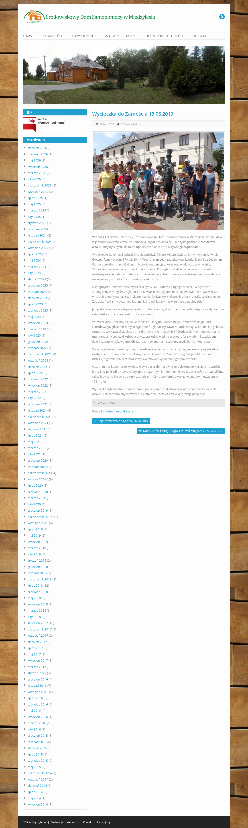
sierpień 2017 (37, 642)
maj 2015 (34, 767)
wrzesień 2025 (38, 192)
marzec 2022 (37, 392)
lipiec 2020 (35, 485)
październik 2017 (40, 629)
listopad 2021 (37, 410)
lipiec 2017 (35, 648)
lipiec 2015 (35, 754)
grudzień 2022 (38, 342)
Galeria (128, 411)
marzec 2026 (37, 173)
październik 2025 (40, 185)
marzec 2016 (37, 723)
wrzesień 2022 (38, 360)
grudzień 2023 (38, 285)
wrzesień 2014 (38, 779)
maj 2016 (34, 710)
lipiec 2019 (35, 529)
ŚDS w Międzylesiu (131, 124)
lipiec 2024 (35, 254)
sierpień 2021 (37, 429)
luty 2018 (34, 617)
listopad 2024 (37, 235)
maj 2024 (34, 260)
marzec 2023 (37, 329)
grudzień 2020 (38, 460)
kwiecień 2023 (38, 323)
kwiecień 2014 (38, 804)
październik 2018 (40, 579)
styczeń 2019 (37, 560)
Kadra (130, 36)
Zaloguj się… (104, 822)
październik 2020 (40, 473)
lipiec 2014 (35, 792)
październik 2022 (40, 354)
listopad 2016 (37, 685)
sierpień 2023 (37, 298)
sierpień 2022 (37, 367)
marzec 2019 (37, 548)
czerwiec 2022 (38, 379)
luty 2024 (34, 273)
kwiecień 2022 (38, 385)
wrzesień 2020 (38, 479)
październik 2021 (40, 417)
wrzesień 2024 (38, 248)
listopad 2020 (37, 467)
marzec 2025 (37, 210)
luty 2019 (34, 554)
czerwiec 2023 (38, 310)
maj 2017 (34, 654)
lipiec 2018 (35, 585)
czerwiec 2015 (38, 760)
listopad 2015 (37, 742)
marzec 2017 (37, 667)
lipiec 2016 (35, 698)
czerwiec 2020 (38, 492)
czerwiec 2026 (38, 154)
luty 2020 (34, 504)
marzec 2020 (37, 498)
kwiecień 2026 (38, 167)
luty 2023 (34, 335)
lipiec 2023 (35, 304)
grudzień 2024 (38, 229)
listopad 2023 (37, 292)
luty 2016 (34, 729)
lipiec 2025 (35, 198)
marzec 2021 (37, 448)
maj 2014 (34, 798)
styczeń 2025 (37, 223)
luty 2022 (34, 398)
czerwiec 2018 (38, 592)
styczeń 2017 (37, 673)
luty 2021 (34, 454)
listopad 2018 (37, 573)
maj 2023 (34, 317)
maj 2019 (34, 535)
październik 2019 (40, 517)
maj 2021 (34, 442)
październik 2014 (40, 773)
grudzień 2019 (38, 510)
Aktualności (52, 36)
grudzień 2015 (38, 735)
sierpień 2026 (37, 148)
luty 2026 (34, 179)
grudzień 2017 (38, 623)
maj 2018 (34, 598)
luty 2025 (34, 217)
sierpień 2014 (37, 785)
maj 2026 (34, 160)
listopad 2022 (37, 348)
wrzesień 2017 (38, 635)
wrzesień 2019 (38, 523)
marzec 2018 (37, 610)
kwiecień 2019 (38, 542)
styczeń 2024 (37, 279)
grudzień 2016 (38, 679)
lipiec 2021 (35, 435)
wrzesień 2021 (38, 423)
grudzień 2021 (38, 404)
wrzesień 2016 (38, 692)
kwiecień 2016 (38, 717)
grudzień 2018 (38, 567)
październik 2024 (40, 242)
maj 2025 (34, 204)
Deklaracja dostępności (164, 36)
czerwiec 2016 (38, 704)
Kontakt (199, 36)
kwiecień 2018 (38, 604)
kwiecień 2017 (38, 660)
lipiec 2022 (35, 373)
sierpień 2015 (37, 748)
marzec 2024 (37, 267)
